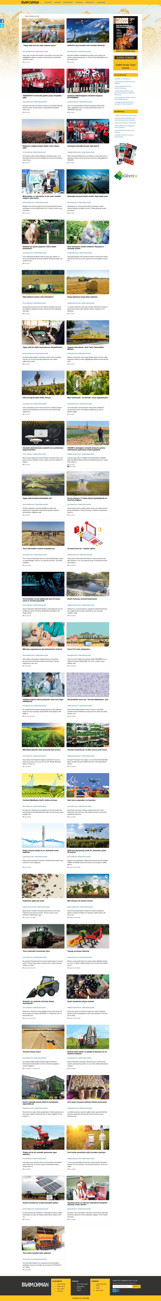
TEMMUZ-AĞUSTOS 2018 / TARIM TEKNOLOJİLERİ (80, 1158)
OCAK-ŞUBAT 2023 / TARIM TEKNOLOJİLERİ (34, 555)
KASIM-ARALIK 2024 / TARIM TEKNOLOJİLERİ (79, 253)
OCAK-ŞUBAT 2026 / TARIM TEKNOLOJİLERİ (34, 102)
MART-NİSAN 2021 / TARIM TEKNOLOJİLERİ (34, 806)
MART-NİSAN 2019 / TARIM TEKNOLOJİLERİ (34, 1058)
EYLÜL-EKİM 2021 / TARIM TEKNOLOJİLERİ (34, 756)
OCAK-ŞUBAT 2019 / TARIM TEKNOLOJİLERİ (79, 1058)
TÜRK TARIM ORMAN (82, 1284)
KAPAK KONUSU (61, 1284)
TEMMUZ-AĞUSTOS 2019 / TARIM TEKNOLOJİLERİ (80, 1007)
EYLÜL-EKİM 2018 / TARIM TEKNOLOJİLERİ (34, 1158)
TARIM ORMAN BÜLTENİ (80, 1287)
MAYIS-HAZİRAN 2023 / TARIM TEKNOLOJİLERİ (35, 504)
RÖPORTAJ (60, 1291)
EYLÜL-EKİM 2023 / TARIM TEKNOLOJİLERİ (34, 454)
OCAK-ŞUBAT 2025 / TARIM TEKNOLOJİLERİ (34, 253)
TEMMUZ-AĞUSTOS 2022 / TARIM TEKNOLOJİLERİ (80, 605)
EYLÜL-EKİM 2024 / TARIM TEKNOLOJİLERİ (34, 303)
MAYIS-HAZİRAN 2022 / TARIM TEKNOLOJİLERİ (35, 655)
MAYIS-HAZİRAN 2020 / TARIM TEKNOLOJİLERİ (80, 907)
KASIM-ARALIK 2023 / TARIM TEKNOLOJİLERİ (79, 404)
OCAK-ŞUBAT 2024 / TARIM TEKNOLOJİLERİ (34, 404)
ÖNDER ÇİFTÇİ (61, 1286)
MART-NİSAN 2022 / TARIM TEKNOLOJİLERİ (79, 655)
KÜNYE (98, 1288)
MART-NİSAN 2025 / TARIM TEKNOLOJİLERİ (79, 202)
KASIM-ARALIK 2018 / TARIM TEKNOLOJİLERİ (35, 1108)
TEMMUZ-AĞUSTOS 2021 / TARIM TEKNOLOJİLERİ (80, 756)
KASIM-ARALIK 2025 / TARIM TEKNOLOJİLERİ (79, 102)
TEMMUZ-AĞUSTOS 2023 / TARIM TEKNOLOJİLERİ (80, 454)
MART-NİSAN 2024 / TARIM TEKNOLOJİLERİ (79, 353)
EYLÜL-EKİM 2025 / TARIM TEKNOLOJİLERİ (34, 152)
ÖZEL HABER (60, 1289)
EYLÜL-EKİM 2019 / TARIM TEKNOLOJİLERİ (34, 1007)
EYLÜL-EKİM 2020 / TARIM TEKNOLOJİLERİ (78, 857)
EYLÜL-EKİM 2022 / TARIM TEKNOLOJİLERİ (34, 605)
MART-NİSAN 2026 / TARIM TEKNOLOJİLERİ (79, 51)
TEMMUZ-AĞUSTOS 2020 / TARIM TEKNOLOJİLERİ (36, 907)
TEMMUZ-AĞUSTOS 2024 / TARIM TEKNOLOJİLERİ (80, 303)
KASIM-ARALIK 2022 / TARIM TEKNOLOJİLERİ (79, 555)
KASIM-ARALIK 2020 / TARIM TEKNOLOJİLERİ (35, 857)
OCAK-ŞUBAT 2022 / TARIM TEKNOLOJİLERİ (34, 706)
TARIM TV (79, 1290)
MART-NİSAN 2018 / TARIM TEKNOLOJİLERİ (79, 1209)
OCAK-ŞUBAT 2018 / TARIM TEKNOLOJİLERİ (34, 1259)
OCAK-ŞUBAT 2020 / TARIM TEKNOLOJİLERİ (34, 957)
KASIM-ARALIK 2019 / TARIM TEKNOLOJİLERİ (79, 957)
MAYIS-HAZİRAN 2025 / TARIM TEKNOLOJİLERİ (35, 202)
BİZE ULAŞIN (99, 1290)
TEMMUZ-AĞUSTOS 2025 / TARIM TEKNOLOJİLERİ (80, 152)
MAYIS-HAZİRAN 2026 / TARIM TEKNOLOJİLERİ (35, 51)
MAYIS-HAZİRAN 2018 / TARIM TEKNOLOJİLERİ (35, 1209)
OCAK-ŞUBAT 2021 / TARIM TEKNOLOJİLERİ (79, 806)
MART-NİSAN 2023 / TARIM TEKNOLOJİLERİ (79, 504)
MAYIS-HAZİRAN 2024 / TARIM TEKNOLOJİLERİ (35, 353)
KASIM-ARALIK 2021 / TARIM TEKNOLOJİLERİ (79, 706)
